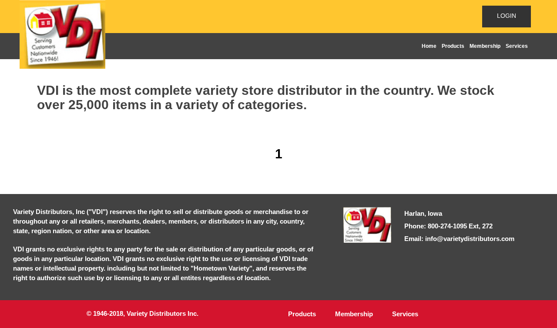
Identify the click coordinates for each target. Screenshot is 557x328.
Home (429, 46)
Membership (485, 46)
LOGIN (506, 15)
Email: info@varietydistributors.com (459, 238)
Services (517, 46)
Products (453, 46)
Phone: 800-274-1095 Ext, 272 (448, 226)
